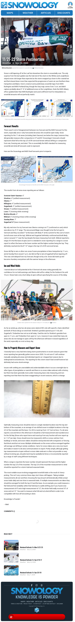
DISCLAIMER (60, 603)
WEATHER (28, 12)
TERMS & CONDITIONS (16, 603)
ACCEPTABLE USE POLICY (49, 603)
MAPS (10, 12)
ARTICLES (46, 12)
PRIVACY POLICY (28, 603)
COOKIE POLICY (37, 603)
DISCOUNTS (63, 12)
